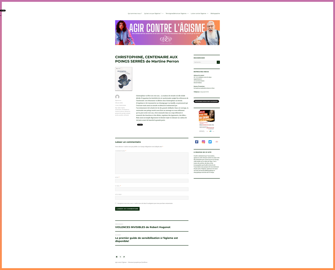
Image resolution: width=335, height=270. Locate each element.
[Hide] (0, 15)
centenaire (118, 109)
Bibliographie (215, 13)
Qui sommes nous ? (135, 13)
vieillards (126, 115)
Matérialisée (122, 105)
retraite (128, 113)
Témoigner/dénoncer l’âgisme (176, 13)
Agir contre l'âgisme (120, 262)
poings (124, 113)
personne (127, 111)
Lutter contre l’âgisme (198, 13)
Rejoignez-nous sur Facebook (206, 101)
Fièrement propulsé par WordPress (137, 262)
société (121, 115)
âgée (119, 107)
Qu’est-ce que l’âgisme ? (152, 13)
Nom (117, 177)
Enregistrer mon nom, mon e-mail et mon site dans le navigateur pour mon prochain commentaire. (145, 203)
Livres (116, 105)
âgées (123, 107)
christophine (125, 109)
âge (116, 107)
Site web (118, 194)
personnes (118, 113)
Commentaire (120, 151)
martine (117, 111)
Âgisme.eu (118, 100)
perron (122, 111)
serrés (116, 115)
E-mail (118, 186)
